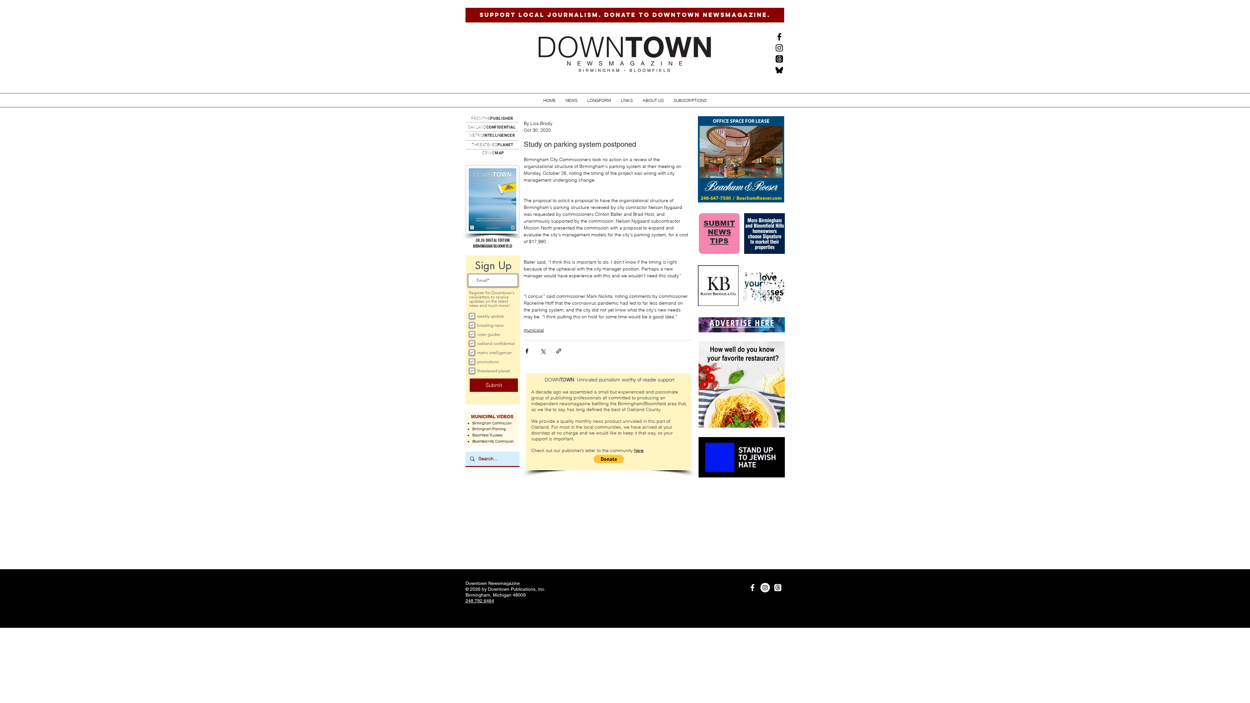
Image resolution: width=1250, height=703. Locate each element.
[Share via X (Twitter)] (543, 351)
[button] (571, 100)
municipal (534, 330)
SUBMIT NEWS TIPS (719, 232)
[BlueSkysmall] (779, 70)
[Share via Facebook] (527, 351)
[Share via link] (559, 351)
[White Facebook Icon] (752, 587)
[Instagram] (779, 48)
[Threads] (779, 59)
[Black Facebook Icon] (779, 37)
